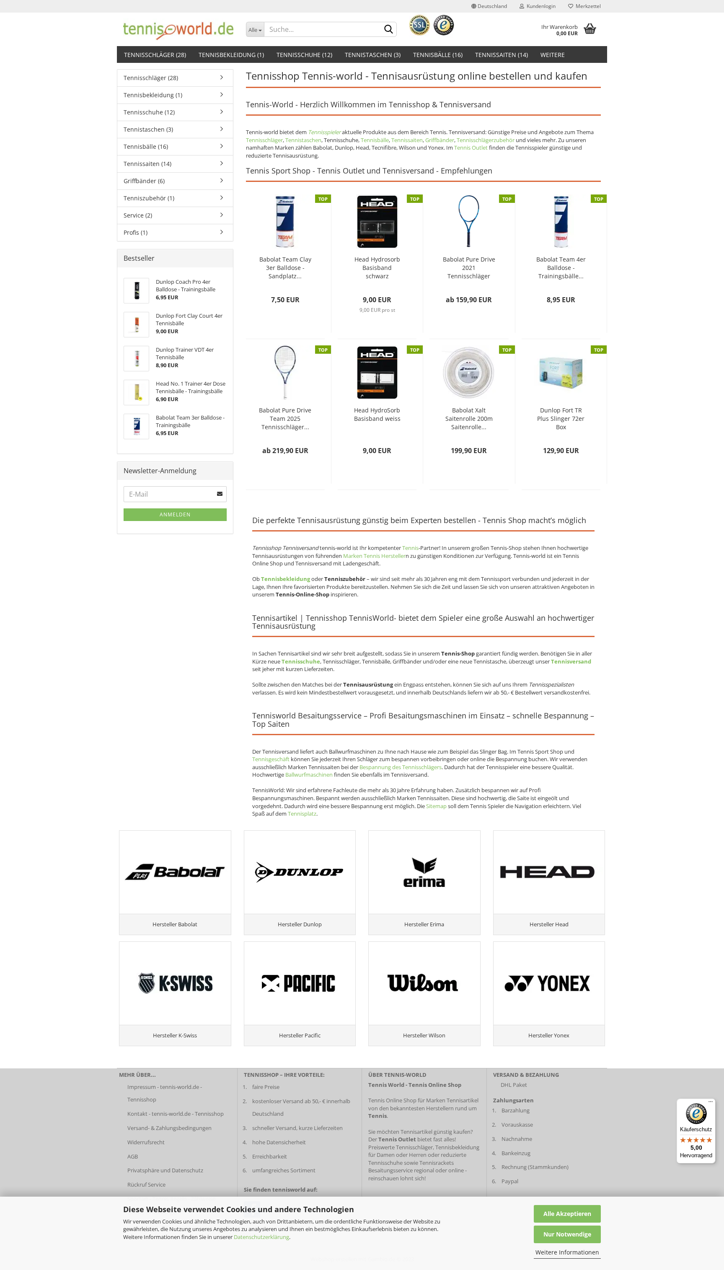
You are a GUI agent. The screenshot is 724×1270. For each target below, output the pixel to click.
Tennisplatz (302, 813)
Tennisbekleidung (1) (231, 55)
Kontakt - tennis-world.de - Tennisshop (175, 1113)
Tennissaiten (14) (501, 55)
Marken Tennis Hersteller (374, 556)
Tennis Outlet (471, 147)
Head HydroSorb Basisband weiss (377, 414)
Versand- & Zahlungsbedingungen (169, 1128)
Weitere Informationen (567, 1252)
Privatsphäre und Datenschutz (165, 1170)
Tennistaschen (303, 140)
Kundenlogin (540, 6)
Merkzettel (587, 6)
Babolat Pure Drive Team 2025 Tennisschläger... (285, 418)
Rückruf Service (146, 1184)
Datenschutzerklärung (261, 1237)
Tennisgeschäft (271, 759)
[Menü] (711, 1104)
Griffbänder (439, 140)
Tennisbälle (375, 140)
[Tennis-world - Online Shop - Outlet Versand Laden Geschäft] (175, 29)
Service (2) (138, 215)
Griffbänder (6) (144, 181)
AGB (132, 1156)
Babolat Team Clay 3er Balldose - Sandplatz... (285, 267)
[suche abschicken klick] (389, 29)
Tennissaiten (407, 140)
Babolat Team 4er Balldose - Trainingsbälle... (561, 267)
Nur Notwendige (567, 1234)
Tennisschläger (264, 140)
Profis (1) (135, 232)
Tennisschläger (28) (155, 55)
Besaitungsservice (390, 1170)
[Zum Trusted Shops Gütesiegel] (432, 24)
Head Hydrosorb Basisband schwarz (377, 267)
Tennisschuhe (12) (304, 55)
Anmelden (175, 514)
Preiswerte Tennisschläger (400, 1147)
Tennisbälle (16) (438, 55)
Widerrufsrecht (146, 1142)
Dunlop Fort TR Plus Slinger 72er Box (560, 418)
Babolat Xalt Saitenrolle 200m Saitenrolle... (469, 418)
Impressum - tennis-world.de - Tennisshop (164, 1093)
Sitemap (436, 806)
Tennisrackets (436, 1162)
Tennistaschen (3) (373, 55)
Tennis (410, 548)
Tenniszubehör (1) (149, 198)
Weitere (552, 55)
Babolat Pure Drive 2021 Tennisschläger (469, 267)
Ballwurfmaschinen (309, 774)
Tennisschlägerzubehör (486, 140)
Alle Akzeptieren (567, 1214)
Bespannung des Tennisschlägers (400, 767)
